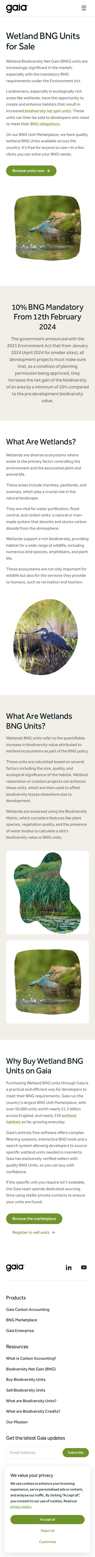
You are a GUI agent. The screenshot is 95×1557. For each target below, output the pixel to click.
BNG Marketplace (21, 1319)
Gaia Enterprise (20, 1330)
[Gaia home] (17, 8)
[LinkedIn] (69, 1267)
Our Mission (17, 1422)
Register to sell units (33, 1232)
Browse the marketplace (34, 1218)
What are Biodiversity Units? (31, 1400)
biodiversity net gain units (48, 110)
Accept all (47, 1519)
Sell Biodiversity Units (25, 1390)
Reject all (47, 1530)
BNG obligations (45, 123)
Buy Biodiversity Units (26, 1379)
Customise (47, 1542)
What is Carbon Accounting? (31, 1358)
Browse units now (31, 170)
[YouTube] (84, 1267)
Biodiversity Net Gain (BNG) (31, 1369)
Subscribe (76, 1452)
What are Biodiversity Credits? (33, 1411)
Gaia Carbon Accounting (27, 1309)
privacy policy (20, 1507)
